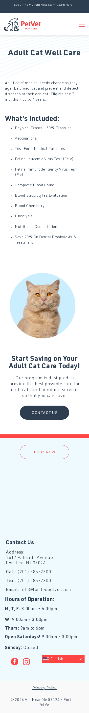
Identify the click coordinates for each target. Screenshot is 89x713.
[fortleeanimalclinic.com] (22, 24)
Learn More (65, 4)
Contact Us (44, 413)
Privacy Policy (44, 688)
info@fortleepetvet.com (46, 590)
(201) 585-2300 (34, 572)
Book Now (44, 453)
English (56, 659)
